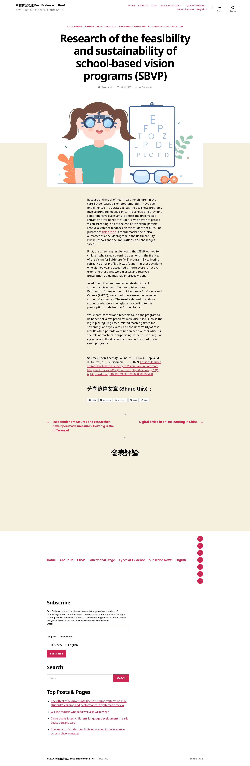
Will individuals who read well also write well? (80, 712)
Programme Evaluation (132, 26)
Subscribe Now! (185, 9)
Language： (60, 636)
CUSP (154, 5)
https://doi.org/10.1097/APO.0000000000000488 (121, 374)
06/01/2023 (125, 87)
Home (131, 5)
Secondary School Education (165, 26)
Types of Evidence (195, 5)
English (201, 9)
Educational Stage (170, 5)
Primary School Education (100, 26)
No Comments (145, 87)
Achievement (74, 26)
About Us (143, 5)
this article (109, 232)
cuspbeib (108, 87)
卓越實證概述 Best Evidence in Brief (40, 5)
